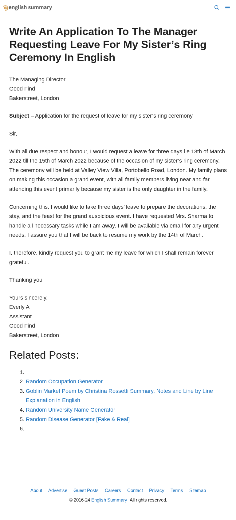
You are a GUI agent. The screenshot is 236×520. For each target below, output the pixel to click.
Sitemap (197, 490)
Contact (135, 490)
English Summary (109, 499)
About (36, 490)
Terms (177, 490)
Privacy (156, 490)
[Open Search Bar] (216, 7)
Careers (113, 490)
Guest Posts (86, 490)
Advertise (57, 490)
